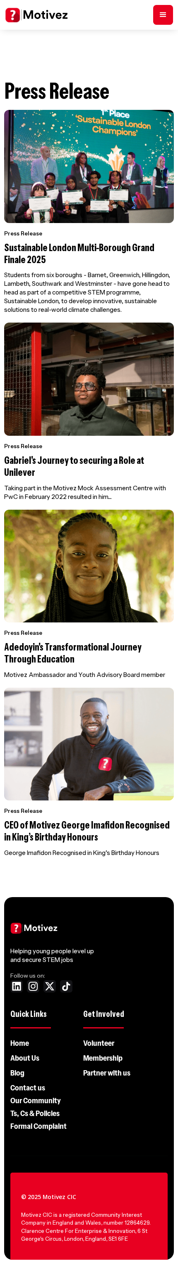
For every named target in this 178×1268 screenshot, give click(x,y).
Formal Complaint (38, 1126)
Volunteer (98, 1043)
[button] (163, 15)
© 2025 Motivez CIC (48, 1197)
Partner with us (106, 1073)
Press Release (23, 233)
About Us (24, 1058)
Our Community (35, 1100)
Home (19, 1043)
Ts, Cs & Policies (35, 1113)
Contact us (27, 1087)
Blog (17, 1073)
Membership (103, 1058)
